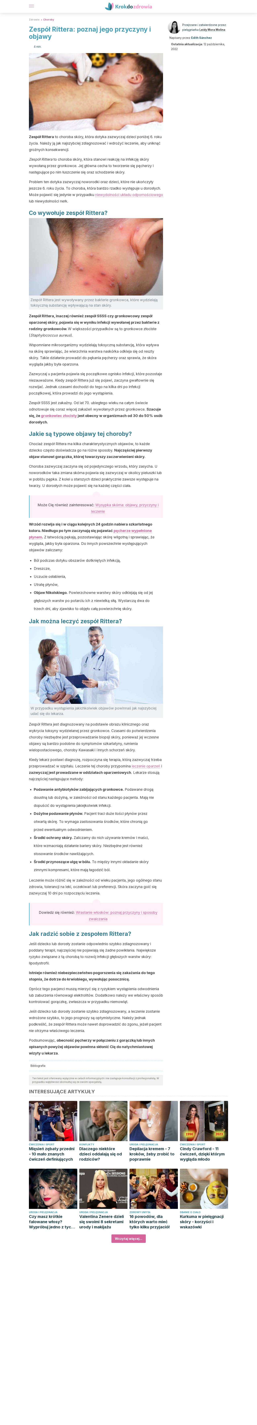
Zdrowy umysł (140, 1212)
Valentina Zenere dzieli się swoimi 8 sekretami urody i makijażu (101, 1221)
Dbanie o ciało (190, 1212)
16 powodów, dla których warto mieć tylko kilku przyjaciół (149, 1221)
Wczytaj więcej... (128, 1239)
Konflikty (86, 1144)
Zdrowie (34, 19)
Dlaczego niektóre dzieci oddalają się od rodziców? (100, 1154)
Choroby (48, 19)
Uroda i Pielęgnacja (144, 1144)
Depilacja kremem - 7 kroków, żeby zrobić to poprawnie (152, 1154)
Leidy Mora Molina (212, 29)
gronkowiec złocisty (59, 416)
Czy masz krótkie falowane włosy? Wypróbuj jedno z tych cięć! (51, 1222)
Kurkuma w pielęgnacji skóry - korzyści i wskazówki (202, 1221)
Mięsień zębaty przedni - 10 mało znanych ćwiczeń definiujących (51, 1154)
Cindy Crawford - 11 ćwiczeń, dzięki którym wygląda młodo (202, 1154)
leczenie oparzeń (146, 766)
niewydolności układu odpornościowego (129, 195)
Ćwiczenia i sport (41, 1144)
